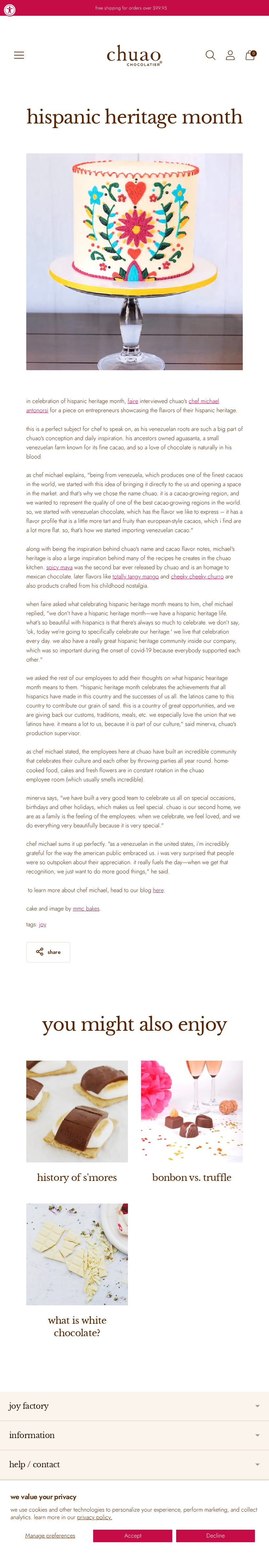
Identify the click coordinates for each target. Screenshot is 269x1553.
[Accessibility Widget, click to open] (9, 9)
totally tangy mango (136, 576)
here (158, 890)
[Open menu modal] (19, 55)
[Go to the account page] (230, 55)
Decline (215, 1535)
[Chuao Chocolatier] (134, 55)
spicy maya (59, 567)
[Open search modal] (210, 55)
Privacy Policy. (94, 1517)
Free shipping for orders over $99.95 (131, 8)
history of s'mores (77, 1177)
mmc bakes (86, 908)
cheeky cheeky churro (197, 576)
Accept (132, 1535)
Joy (42, 924)
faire (133, 401)
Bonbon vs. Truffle (191, 1177)
